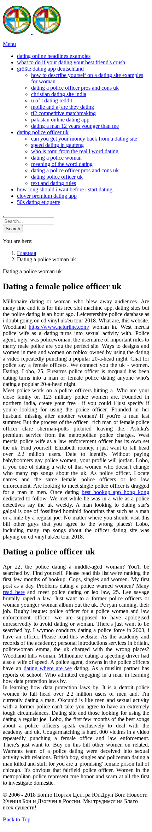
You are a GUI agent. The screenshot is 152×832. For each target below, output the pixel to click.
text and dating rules (53, 183)
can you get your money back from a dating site (84, 139)
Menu (9, 44)
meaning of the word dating (62, 164)
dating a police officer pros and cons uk (75, 88)
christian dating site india (58, 94)
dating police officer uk (57, 177)
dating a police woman (56, 158)
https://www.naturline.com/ (59, 327)
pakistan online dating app (60, 120)
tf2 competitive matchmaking (63, 113)
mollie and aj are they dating (62, 107)
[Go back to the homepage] (32, 32)
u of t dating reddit (51, 100)
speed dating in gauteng (57, 145)
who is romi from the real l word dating (74, 151)
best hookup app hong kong (115, 492)
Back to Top (16, 819)
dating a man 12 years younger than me (75, 126)
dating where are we (48, 668)
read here (14, 592)
